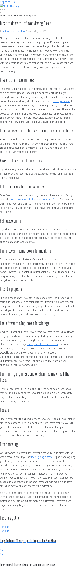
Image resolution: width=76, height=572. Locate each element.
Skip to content (7, 2)
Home (3, 9)
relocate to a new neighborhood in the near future (34, 199)
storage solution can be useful (42, 344)
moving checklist (61, 101)
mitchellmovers (11, 31)
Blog (23, 31)
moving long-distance (42, 457)
